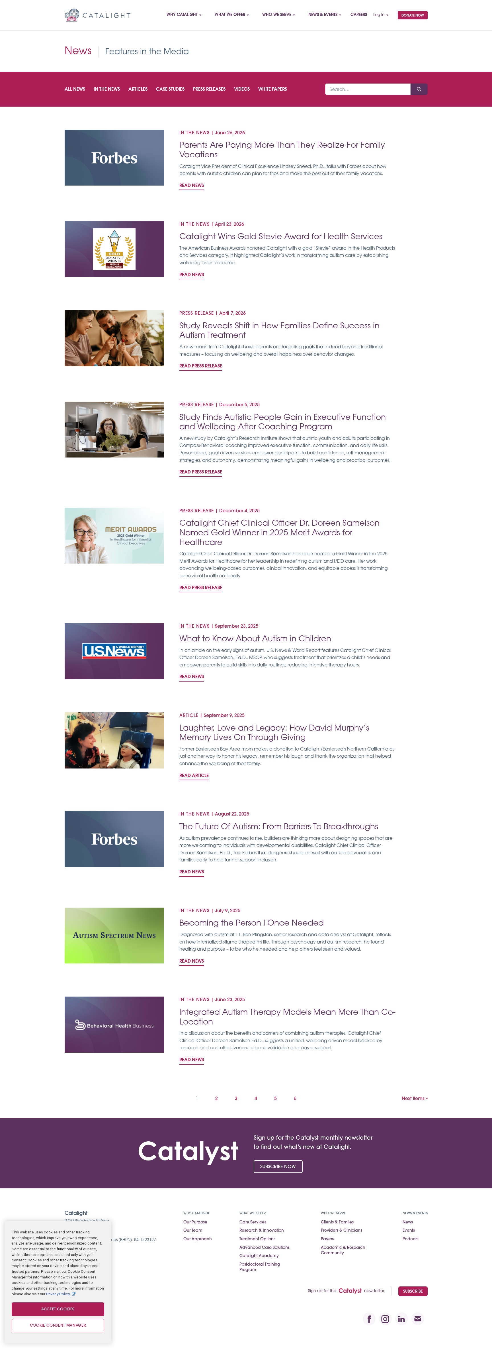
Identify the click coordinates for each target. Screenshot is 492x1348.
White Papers (272, 89)
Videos (242, 89)
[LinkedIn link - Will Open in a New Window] (401, 1318)
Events (409, 1231)
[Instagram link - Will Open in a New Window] (385, 1318)
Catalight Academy (259, 1256)
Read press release (200, 366)
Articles (137, 89)
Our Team (192, 1231)
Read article (194, 776)
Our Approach (197, 1239)
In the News (107, 89)
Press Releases (209, 89)
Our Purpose (195, 1222)
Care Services (252, 1222)
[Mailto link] (417, 1318)
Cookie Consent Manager (58, 1325)
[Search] (419, 89)
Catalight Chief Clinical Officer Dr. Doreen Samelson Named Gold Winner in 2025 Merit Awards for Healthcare (279, 533)
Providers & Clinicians (341, 1231)
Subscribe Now (278, 1167)
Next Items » (415, 1099)
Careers (358, 15)
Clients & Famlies (337, 1222)
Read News (191, 186)
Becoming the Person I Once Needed (251, 924)
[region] (58, 1282)
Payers (327, 1239)
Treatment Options (257, 1239)
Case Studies (170, 89)
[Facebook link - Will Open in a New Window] (369, 1318)
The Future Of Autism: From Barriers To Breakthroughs (278, 827)
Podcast (411, 1239)
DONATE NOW (412, 15)
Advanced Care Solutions (264, 1248)
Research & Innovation (261, 1231)
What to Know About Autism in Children (255, 639)
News (408, 1222)
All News (75, 89)
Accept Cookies (58, 1309)
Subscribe (413, 1292)
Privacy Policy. (58, 1294)
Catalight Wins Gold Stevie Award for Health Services (280, 237)
